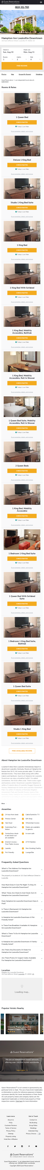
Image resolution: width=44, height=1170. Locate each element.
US (33, 974)
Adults (19, 57)
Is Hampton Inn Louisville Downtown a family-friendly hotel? (19, 943)
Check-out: (27, 50)
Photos (4, 74)
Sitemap (10, 1134)
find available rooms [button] (22, 751)
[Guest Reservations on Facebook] (9, 1146)
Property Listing (11, 1136)
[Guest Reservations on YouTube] (35, 1146)
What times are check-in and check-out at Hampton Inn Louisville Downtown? (19, 894)
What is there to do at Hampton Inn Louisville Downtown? (20, 934)
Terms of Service (10, 1128)
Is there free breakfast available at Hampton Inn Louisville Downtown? (19, 926)
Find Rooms (22, 66)
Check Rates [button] (22, 122)
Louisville (21, 974)
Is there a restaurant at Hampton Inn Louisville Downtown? (16, 910)
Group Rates (33, 1125)
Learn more (5, 82)
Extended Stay (33, 1131)
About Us (11, 1120)
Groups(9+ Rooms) (25, 74)
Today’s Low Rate (23, 127)
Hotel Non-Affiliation (11, 1139)
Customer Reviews (11, 1125)
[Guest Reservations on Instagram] (22, 1146)
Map (12, 74)
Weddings (39, 74)
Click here (19, 1101)
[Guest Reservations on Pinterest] (29, 1146)
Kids (31, 57)
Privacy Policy (10, 1131)
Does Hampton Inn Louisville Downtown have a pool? (20, 902)
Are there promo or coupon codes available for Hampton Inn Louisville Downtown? (19, 959)
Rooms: (5, 57)
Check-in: (6, 50)
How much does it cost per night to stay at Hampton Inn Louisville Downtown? (19, 886)
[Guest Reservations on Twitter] (15, 1146)
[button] (2, 22)
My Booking (33, 1123)
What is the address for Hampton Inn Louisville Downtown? (16, 869)
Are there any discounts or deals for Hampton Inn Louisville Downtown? (16, 951)
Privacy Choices (31, 1134)
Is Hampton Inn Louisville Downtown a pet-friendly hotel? (18, 918)
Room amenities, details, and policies (22, 131)
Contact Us (33, 1120)
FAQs (10, 1123)
